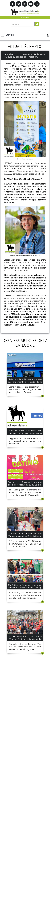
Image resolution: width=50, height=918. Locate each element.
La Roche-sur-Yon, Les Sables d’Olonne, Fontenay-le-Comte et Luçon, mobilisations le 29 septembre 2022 (25, 640)
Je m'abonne (25, 17)
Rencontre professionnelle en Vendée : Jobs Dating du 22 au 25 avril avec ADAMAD (25, 485)
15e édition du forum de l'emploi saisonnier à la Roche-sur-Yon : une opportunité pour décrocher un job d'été (25, 589)
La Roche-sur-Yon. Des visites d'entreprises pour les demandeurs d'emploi (25, 433)
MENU (9, 35)
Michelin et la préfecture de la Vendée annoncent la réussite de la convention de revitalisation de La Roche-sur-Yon (25, 383)
